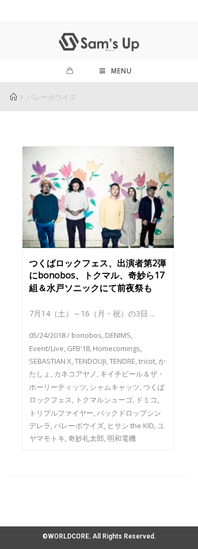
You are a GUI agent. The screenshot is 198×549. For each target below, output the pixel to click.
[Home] (13, 97)
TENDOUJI (90, 361)
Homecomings (116, 348)
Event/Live (46, 348)
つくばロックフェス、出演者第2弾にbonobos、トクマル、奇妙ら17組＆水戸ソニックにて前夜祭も (97, 275)
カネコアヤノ (75, 374)
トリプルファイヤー (61, 413)
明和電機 (121, 438)
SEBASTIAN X (50, 361)
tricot (147, 361)
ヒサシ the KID (130, 425)
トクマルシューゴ (104, 400)
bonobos (87, 335)
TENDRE (122, 361)
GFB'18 (78, 348)
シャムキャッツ (115, 387)
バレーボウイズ (79, 425)
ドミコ (146, 400)
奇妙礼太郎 (86, 438)
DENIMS (118, 335)
